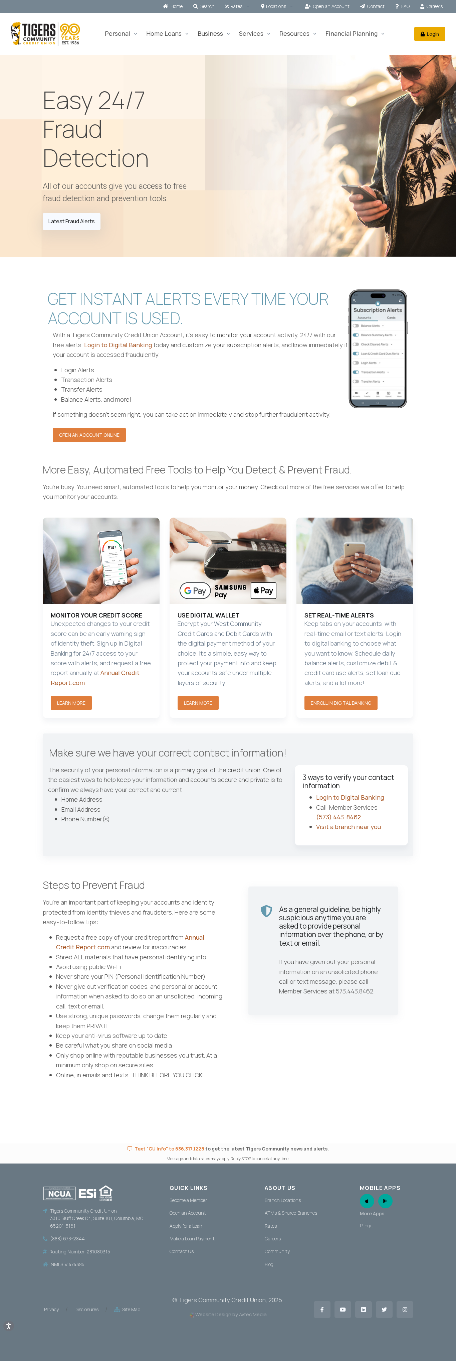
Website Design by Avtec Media (231, 1314)
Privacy (51, 1309)
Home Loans (164, 33)
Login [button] (432, 34)
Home (176, 6)
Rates (236, 6)
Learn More (71, 703)
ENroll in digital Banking (341, 703)
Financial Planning (351, 33)
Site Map (130, 1309)
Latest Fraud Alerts (71, 221)
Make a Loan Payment (192, 1238)
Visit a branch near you (348, 826)
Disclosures (86, 1309)
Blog (269, 1264)
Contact (375, 6)
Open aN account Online (89, 435)
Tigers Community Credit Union (222, 1300)
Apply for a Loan (186, 1226)
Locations (276, 6)
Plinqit (366, 1225)
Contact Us (182, 1251)
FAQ (405, 6)
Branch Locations (283, 1200)
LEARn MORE (198, 703)
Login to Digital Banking (118, 345)
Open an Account (331, 6)
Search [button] (207, 6)
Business (210, 33)
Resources (294, 33)
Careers (434, 6)
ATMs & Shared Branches (291, 1213)
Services (251, 33)
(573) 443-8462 (338, 817)
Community (277, 1251)
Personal (117, 33)
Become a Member (188, 1200)
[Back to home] (45, 34)
